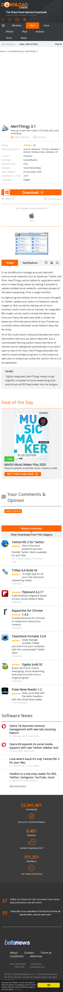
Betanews (36, 963)
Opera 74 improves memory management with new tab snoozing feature (32, 729)
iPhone (9, 31)
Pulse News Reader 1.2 (27, 689)
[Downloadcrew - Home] (14, 5)
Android (40, 31)
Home (2, 51)
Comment (41, 137)
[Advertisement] (31, 88)
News (24, 38)
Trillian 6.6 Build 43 (24, 570)
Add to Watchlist (22, 137)
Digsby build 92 (32, 664)
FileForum (19, 966)
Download (30, 192)
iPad (24, 31)
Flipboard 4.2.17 (32, 592)
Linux (46, 25)
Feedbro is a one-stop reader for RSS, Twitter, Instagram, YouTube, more (33, 775)
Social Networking (15, 51)
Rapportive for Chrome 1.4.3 (27, 612)
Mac (32, 25)
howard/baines (30, 159)
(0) (34, 145)
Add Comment (13, 511)
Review (10, 262)
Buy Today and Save (20, 474)
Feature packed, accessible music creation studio (30, 468)
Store (9, 38)
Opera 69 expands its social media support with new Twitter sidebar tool (33, 745)
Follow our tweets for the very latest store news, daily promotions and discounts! (35, 901)
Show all (58, 44)
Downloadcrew (37, 966)
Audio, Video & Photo (28, 44)
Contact (29, 952)
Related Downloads (31, 528)
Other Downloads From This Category (31, 534)
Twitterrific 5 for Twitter (28, 542)
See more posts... (18, 785)
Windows (17, 25)
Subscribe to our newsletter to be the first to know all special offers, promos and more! (35, 913)
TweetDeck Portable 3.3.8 (29, 636)
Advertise (36, 956)
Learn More (18, 989)
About (14, 952)
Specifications (30, 262)
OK (48, 985)
